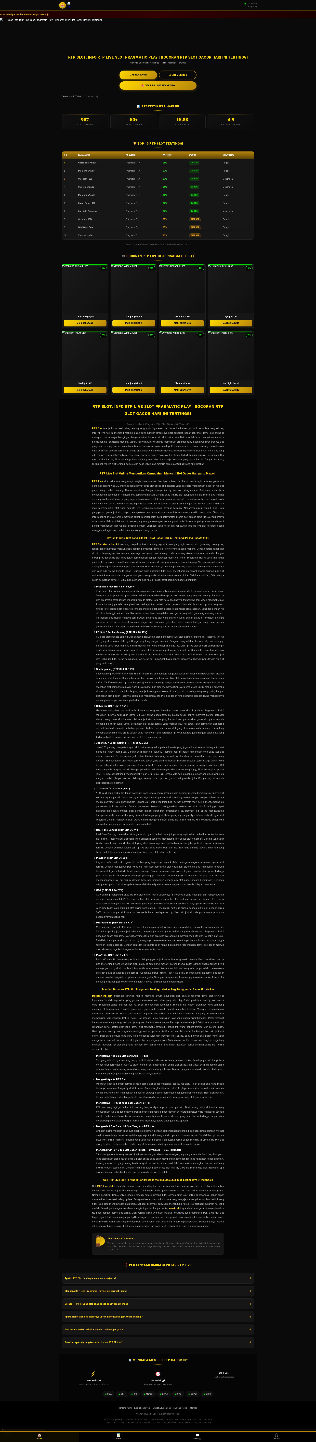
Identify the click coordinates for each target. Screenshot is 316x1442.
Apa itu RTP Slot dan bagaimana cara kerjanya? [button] (90, 1278)
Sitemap (193, 1408)
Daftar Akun (138, 74)
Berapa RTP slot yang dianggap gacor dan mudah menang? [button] (97, 1304)
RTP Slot (97, 428)
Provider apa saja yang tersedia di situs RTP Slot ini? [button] (94, 1342)
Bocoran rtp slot (102, 995)
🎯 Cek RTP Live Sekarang (158, 85)
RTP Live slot (105, 1186)
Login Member (178, 75)
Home (39, 1436)
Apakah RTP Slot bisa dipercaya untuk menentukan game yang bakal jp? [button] (104, 1316)
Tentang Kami (125, 1408)
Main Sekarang (85, 323)
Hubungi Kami (180, 1408)
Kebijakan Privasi (142, 1408)
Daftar (118, 1436)
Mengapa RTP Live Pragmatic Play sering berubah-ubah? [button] (96, 1291)
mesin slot (175, 1208)
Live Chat (276, 1436)
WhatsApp (197, 1436)
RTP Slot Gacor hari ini (105, 544)
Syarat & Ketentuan (162, 1408)
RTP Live (77, 96)
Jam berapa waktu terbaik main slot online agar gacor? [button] (95, 1329)
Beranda (66, 96)
